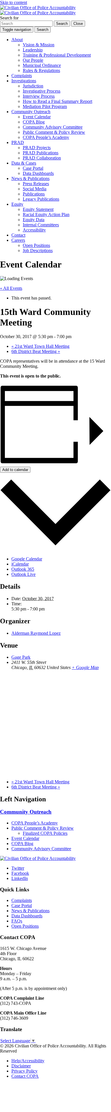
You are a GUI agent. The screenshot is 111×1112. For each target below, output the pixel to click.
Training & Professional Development (57, 55)
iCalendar (20, 564)
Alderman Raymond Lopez (36, 633)
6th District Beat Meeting (35, 351)
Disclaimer (21, 1065)
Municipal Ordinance (42, 65)
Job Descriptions (38, 250)
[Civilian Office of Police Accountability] (38, 10)
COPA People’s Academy (46, 137)
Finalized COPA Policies (45, 833)
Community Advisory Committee (53, 127)
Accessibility (34, 229)
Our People (33, 60)
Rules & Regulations (41, 70)
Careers (18, 240)
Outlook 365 (22, 569)
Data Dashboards (38, 173)
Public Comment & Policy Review (54, 132)
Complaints (21, 75)
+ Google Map (85, 667)
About (17, 39)
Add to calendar (15, 470)
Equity (17, 204)
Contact (18, 235)
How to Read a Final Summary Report (57, 101)
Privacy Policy (24, 1071)
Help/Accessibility (27, 1060)
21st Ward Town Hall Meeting (40, 346)
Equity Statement (38, 209)
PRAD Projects (37, 147)
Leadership (33, 49)
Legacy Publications (41, 199)
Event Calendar (37, 116)
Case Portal (33, 168)
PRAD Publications (40, 152)
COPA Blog (34, 121)
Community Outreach (30, 111)
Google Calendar (26, 558)
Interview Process (39, 96)
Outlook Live (23, 574)
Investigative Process (41, 91)
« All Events (11, 288)
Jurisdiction (33, 85)
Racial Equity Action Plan (46, 214)
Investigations (23, 80)
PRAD (17, 142)
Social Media (34, 188)
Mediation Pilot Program (45, 106)
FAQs (16, 921)
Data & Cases (23, 163)
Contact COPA (25, 1076)
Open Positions (36, 245)
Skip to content (13, 2)
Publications (34, 193)
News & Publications (30, 178)
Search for (9, 17)
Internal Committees (41, 224)
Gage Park (20, 657)
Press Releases (36, 183)
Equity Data (33, 219)
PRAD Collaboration (42, 157)
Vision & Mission (38, 44)
